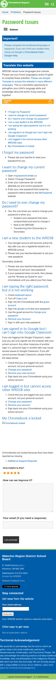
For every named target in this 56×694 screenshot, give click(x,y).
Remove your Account (19, 319)
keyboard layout (23, 295)
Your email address (11, 604)
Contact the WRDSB (11, 576)
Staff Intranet (43, 676)
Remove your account (19, 405)
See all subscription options (14, 632)
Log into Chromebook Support (20, 676)
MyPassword (45, 192)
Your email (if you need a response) (24, 518)
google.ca (23, 308)
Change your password (20, 369)
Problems (16, 12)
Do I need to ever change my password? (28, 118)
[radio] (5, 473)
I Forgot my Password (19, 111)
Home (5, 12)
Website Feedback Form (13, 580)
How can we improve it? (17, 480)
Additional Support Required (22, 460)
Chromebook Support (18, 2)
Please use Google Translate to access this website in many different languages (27, 81)
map (21, 565)
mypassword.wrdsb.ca (25, 175)
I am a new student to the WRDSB (25, 122)
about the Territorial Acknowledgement (17, 667)
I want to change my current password (27, 115)
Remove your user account (21, 373)
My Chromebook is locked (21, 146)
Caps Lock (21, 298)
